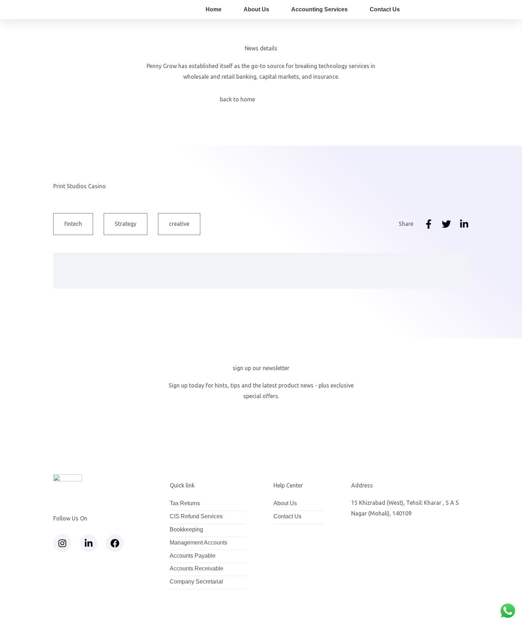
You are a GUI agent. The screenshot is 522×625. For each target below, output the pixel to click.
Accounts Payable (193, 556)
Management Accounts (198, 543)
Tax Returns (185, 503)
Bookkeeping (186, 530)
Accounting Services (319, 9)
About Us (256, 9)
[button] (125, 224)
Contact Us (385, 9)
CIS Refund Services (196, 516)
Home (214, 9)
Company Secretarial (196, 582)
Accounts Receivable (196, 569)
